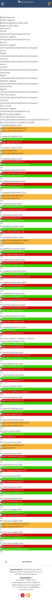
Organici (34, 48)
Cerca (46, 120)
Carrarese (19, 173)
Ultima (3, 34)
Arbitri (41, 120)
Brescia (16, 218)
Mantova (18, 254)
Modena (18, 232)
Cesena (16, 142)
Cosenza (18, 184)
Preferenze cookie (26, 589)
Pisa (12, 330)
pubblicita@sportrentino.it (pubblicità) (26, 585)
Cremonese (22, 164)
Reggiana (19, 285)
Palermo (18, 322)
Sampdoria (22, 299)
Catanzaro (20, 128)
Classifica (20, 34)
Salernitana (22, 277)
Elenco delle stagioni (11, 114)
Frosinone (20, 308)
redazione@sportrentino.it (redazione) (26, 582)
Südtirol (17, 263)
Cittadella (19, 209)
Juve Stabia (22, 240)
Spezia (15, 198)
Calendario (11, 34)
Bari (12, 150)
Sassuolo (18, 131)
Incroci (27, 34)
